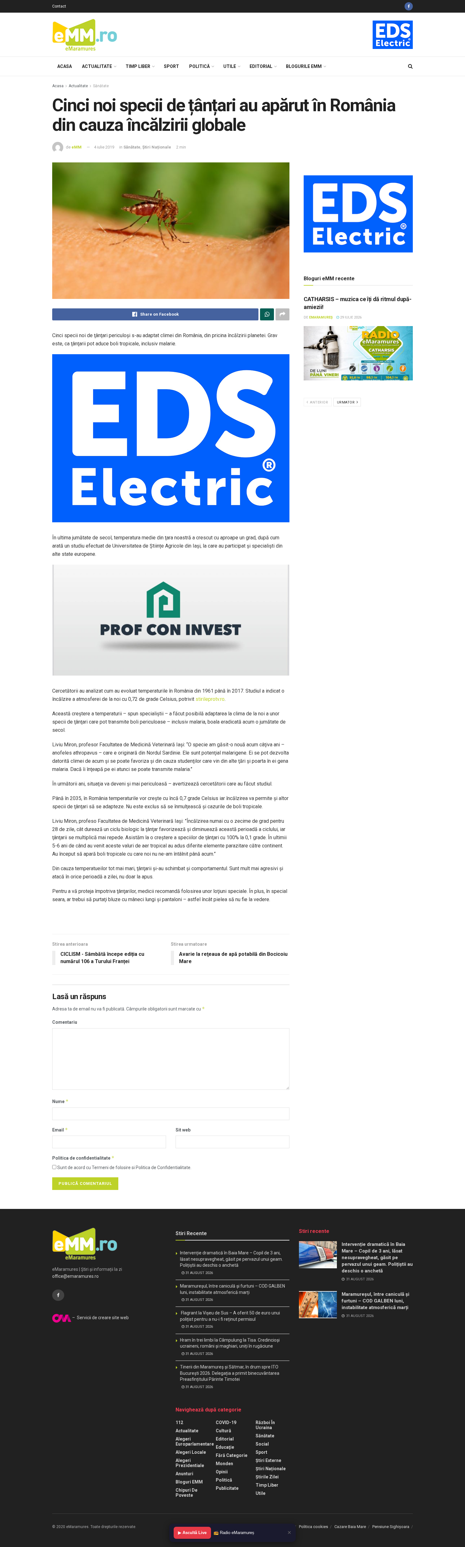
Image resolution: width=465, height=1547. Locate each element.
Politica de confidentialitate (83, 1158)
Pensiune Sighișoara (390, 1526)
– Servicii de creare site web (100, 1317)
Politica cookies (313, 1526)
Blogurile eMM (304, 66)
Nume (60, 1101)
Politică (199, 66)
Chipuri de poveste (186, 1493)
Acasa (64, 66)
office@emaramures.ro (75, 1276)
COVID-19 (226, 1422)
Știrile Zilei (267, 1476)
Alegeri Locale (191, 1452)
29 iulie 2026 (350, 317)
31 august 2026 (198, 1273)
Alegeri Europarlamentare (195, 1441)
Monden (224, 1463)
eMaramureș (321, 317)
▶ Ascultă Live (192, 1532)
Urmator (346, 402)
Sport (171, 66)
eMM (76, 147)
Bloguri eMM (189, 1481)
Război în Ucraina (265, 1425)
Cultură (223, 1430)
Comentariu (64, 1022)
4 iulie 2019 (104, 147)
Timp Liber (138, 66)
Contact (59, 6)
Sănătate (101, 86)
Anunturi (184, 1473)
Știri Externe (268, 1460)
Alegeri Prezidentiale (190, 1463)
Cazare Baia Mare (350, 1526)
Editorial (261, 66)
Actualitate (97, 66)
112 (179, 1422)
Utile (229, 66)
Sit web (183, 1129)
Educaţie (225, 1447)
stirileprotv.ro (210, 699)
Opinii (222, 1471)
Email (60, 1130)
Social (262, 1444)
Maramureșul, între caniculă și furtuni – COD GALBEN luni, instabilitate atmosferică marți (375, 1300)
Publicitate (227, 1488)
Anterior (318, 402)
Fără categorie (231, 1455)
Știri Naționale (156, 147)
